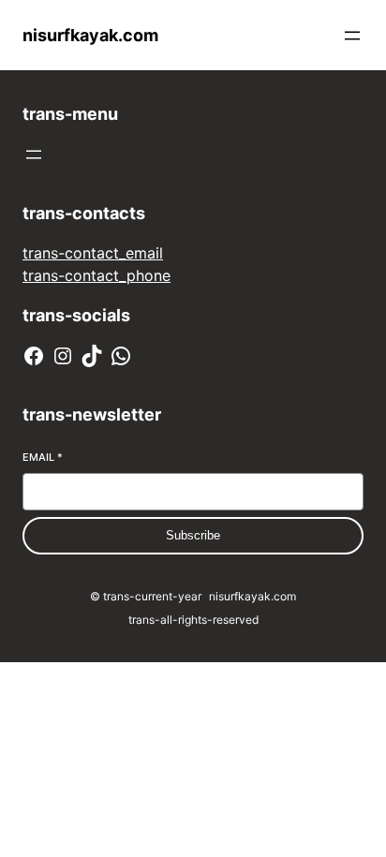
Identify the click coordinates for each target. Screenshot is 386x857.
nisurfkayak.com (90, 35)
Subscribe (193, 535)
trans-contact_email (92, 253)
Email (42, 457)
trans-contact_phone (96, 275)
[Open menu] (352, 35)
